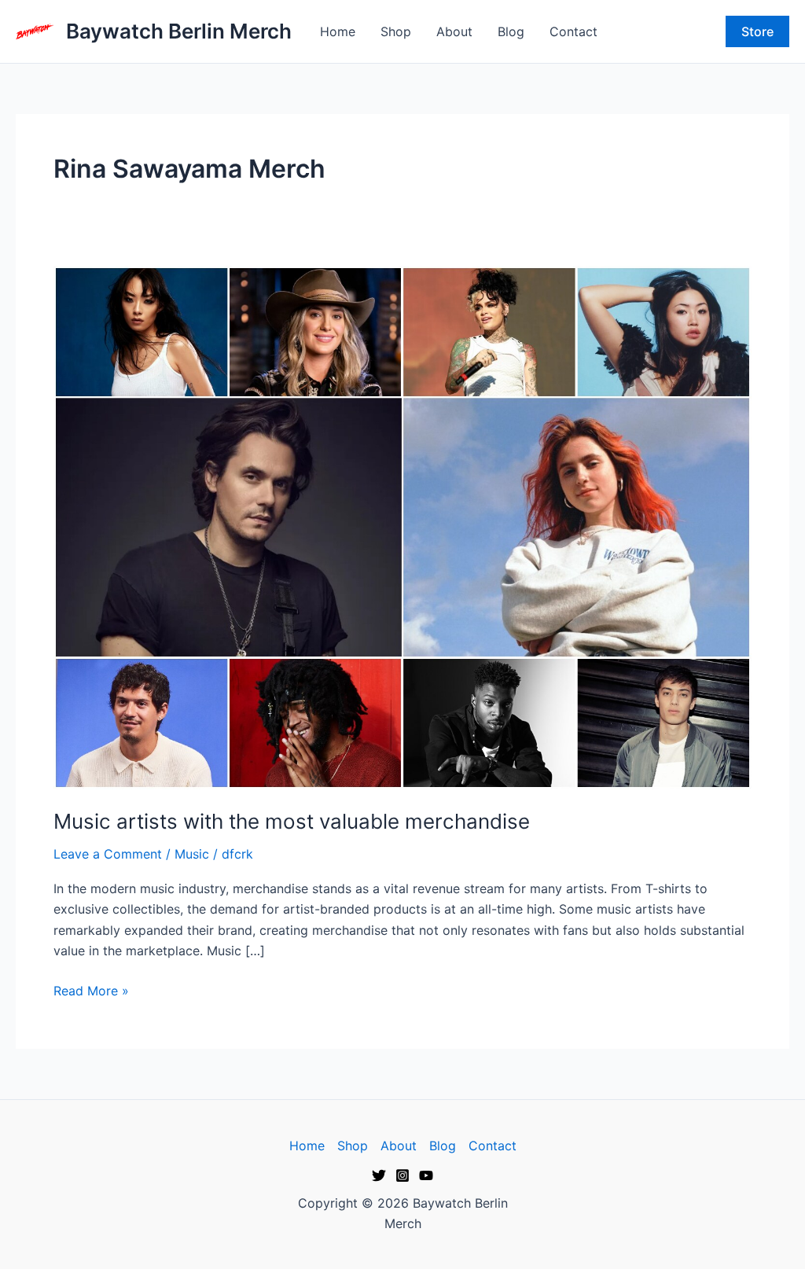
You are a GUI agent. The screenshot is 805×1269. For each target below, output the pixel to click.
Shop (395, 31)
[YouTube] (426, 1175)
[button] (757, 31)
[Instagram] (402, 1175)
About (454, 31)
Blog (511, 31)
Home (337, 31)
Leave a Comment (107, 854)
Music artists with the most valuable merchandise (291, 821)
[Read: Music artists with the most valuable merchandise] (402, 526)
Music (192, 854)
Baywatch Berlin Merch (179, 31)
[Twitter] (379, 1175)
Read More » (91, 989)
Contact (573, 31)
